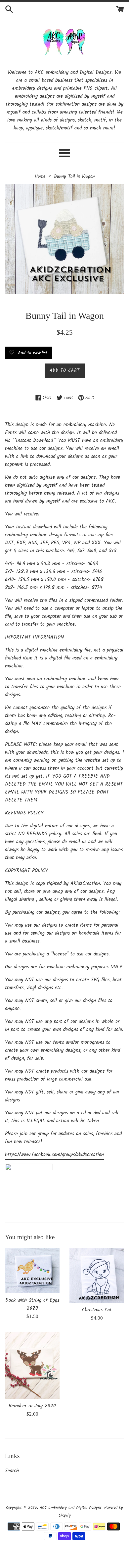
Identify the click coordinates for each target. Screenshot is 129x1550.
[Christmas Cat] (96, 1275)
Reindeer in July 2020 (32, 1406)
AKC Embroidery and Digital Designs (71, 1507)
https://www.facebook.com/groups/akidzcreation (54, 1155)
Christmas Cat (97, 1310)
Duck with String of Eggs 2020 (32, 1304)
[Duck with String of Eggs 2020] (32, 1270)
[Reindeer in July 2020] (32, 1365)
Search (12, 1471)
